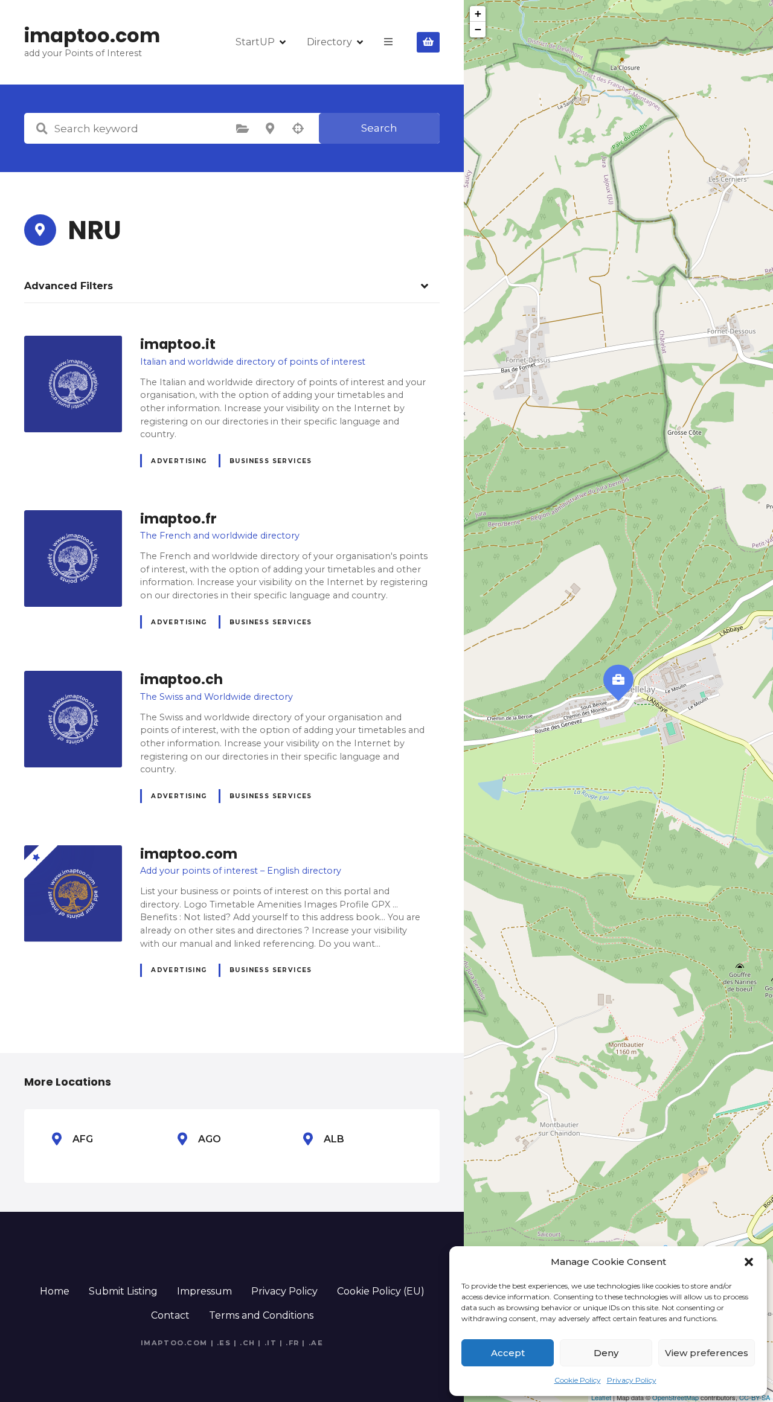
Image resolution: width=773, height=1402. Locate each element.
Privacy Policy (631, 1379)
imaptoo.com (92, 35)
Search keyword (42, 128)
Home (54, 1291)
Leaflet (601, 1397)
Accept (508, 1353)
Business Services (270, 461)
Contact (170, 1315)
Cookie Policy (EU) (381, 1291)
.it (271, 1343)
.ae (316, 1343)
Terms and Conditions (261, 1315)
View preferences (706, 1353)
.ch (247, 1343)
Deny (606, 1353)
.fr (293, 1343)
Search (379, 128)
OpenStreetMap (675, 1397)
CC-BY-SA (754, 1397)
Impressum (204, 1291)
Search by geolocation (298, 128)
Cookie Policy (577, 1379)
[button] (749, 1262)
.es (224, 1343)
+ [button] (478, 13)
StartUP (255, 42)
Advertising (179, 461)
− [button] (478, 29)
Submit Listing (123, 1291)
